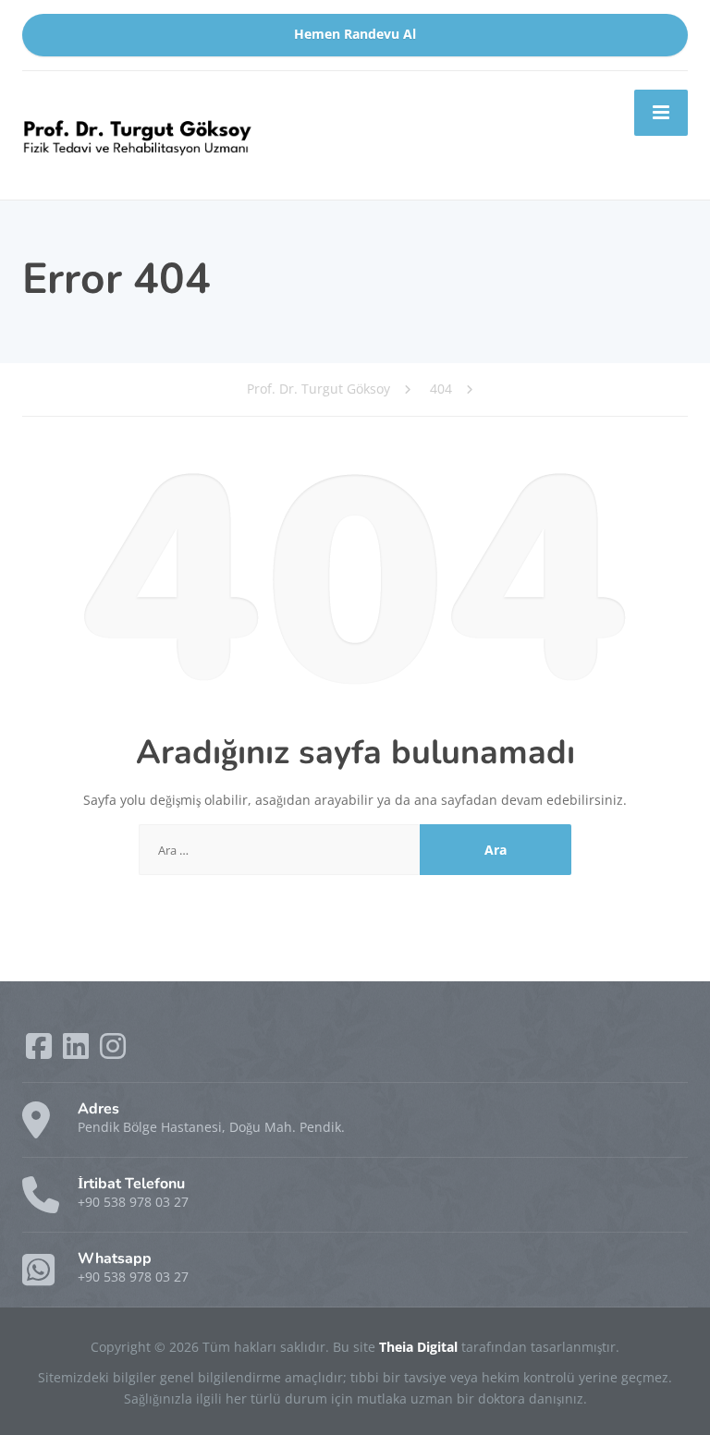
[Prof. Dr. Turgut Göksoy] (137, 133)
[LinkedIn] (77, 1052)
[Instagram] (113, 1052)
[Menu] (661, 113)
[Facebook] (40, 1052)
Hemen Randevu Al (355, 34)
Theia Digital (420, 1347)
